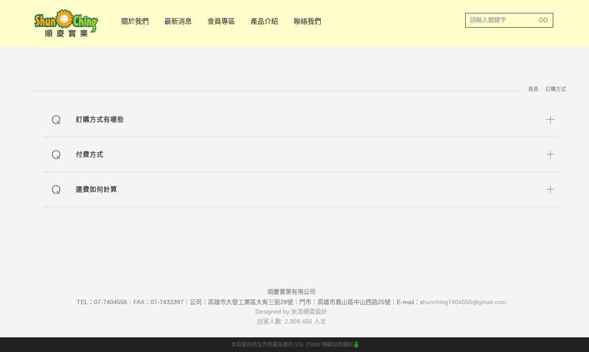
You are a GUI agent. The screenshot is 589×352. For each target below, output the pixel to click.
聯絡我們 (307, 21)
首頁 (533, 89)
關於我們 (135, 21)
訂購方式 (555, 89)
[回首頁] (66, 23)
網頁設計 (315, 311)
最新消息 (178, 21)
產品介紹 (264, 21)
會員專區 (221, 21)
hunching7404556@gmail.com (464, 302)
